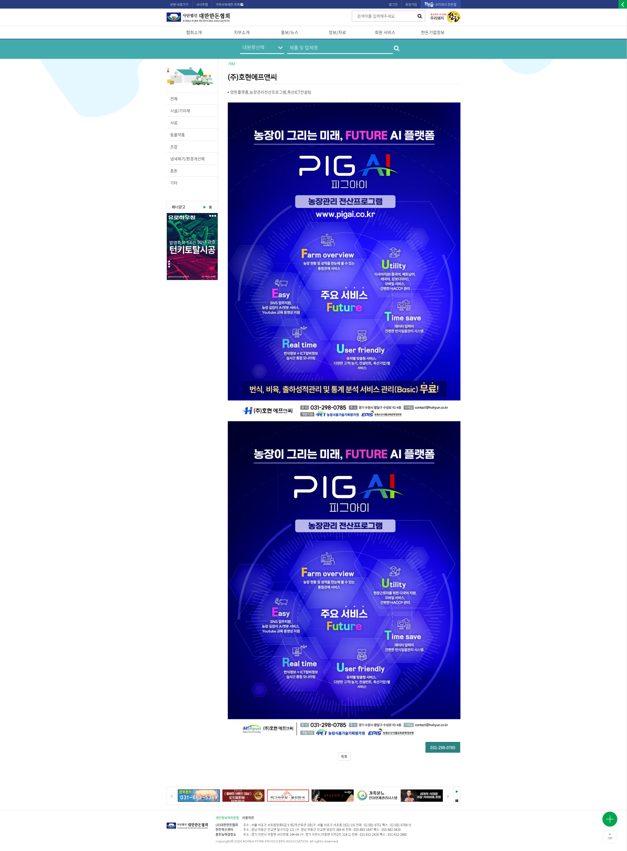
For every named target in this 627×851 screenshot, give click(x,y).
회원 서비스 (385, 32)
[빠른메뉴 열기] (610, 819)
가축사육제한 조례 (228, 4)
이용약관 (248, 817)
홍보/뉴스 (289, 32)
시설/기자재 (180, 111)
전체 (174, 99)
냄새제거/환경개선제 (187, 159)
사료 (174, 123)
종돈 (174, 171)
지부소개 (242, 32)
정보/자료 (337, 32)
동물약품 (177, 135)
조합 (174, 147)
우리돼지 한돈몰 (446, 4)
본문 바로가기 (179, 4)
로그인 (393, 4)
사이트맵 (202, 4)
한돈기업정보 (433, 32)
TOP (610, 838)
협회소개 (194, 32)
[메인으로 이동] (191, 823)
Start (204, 207)
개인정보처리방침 (227, 817)
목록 (344, 756)
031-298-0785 (442, 747)
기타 (174, 183)
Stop (210, 207)
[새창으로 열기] (192, 246)
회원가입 (411, 4)
